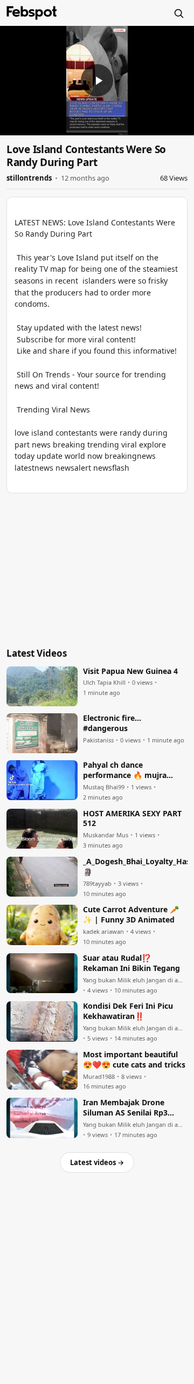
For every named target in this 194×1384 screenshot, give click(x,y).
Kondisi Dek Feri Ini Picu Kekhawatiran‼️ (128, 1011)
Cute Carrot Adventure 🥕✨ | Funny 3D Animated (131, 915)
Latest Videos (36, 653)
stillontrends (29, 178)
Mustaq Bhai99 (103, 787)
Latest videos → (97, 1162)
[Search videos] (178, 13)
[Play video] (97, 80)
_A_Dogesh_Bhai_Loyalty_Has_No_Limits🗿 (135, 867)
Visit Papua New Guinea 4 (130, 671)
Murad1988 (99, 1076)
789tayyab (97, 883)
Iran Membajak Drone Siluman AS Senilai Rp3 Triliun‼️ (125, 1108)
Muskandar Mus (105, 835)
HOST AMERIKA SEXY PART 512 (132, 819)
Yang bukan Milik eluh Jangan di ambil (135, 980)
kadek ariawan (103, 931)
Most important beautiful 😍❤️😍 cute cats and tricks (134, 1060)
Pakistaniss (98, 740)
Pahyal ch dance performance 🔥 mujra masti (125, 770)
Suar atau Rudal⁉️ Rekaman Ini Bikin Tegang (131, 963)
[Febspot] (31, 13)
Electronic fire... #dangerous (112, 723)
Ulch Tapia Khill (104, 682)
